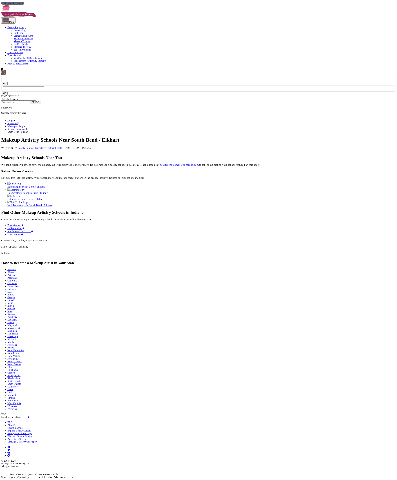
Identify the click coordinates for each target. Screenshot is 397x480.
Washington (13, 400)
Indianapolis (14, 228)
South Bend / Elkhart (19, 231)
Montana (11, 342)
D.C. (9, 291)
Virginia (11, 397)
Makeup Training (22, 41)
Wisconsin (12, 406)
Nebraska (12, 344)
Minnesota (12, 333)
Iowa (9, 311)
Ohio (9, 367)
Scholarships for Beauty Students (30, 61)
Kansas (11, 314)
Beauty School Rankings (19, 433)
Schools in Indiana (16, 129)
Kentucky (12, 317)
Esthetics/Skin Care (23, 35)
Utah (9, 392)
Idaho (10, 303)
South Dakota (14, 384)
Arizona (11, 275)
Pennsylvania (13, 375)
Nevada (11, 347)
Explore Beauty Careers (19, 430)
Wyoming (12, 409)
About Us (12, 425)
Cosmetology (20, 30)
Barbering (18, 33)
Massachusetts (14, 328)
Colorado (12, 283)
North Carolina (14, 361)
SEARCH (36, 102)
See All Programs (22, 49)
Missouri (11, 339)
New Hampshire (15, 350)
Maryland (12, 325)
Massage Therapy (22, 47)
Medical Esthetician (23, 38)
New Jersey (13, 353)
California (12, 280)
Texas (10, 389)
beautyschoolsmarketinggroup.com (179, 164)
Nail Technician (21, 44)
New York (12, 358)
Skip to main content (13, 3)
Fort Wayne (14, 225)
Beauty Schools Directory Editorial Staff (40, 147)
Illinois (10, 305)
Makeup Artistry (15, 126)
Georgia (11, 297)
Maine (10, 322)
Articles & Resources (17, 63)
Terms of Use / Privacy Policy (22, 441)
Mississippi (12, 336)
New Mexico (13, 356)
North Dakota (14, 364)
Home (10, 120)
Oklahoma (12, 370)
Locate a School (15, 52)
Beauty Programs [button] (15, 27)
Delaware (12, 289)
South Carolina (14, 381)
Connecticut (13, 286)
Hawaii (11, 300)
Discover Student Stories (19, 436)
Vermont (11, 395)
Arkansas (12, 277)
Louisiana (12, 319)
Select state (47, 477)
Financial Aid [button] (14, 55)
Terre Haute (14, 234)
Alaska (10, 272)
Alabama (11, 269)
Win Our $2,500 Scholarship (28, 58)
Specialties (12, 123)
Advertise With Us (16, 439)
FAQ (9, 422)
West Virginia (14, 403)
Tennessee (12, 386)
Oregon (11, 372)
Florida (10, 294)
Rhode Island (13, 378)
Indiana (11, 308)
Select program (8, 477)
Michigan (12, 331)
